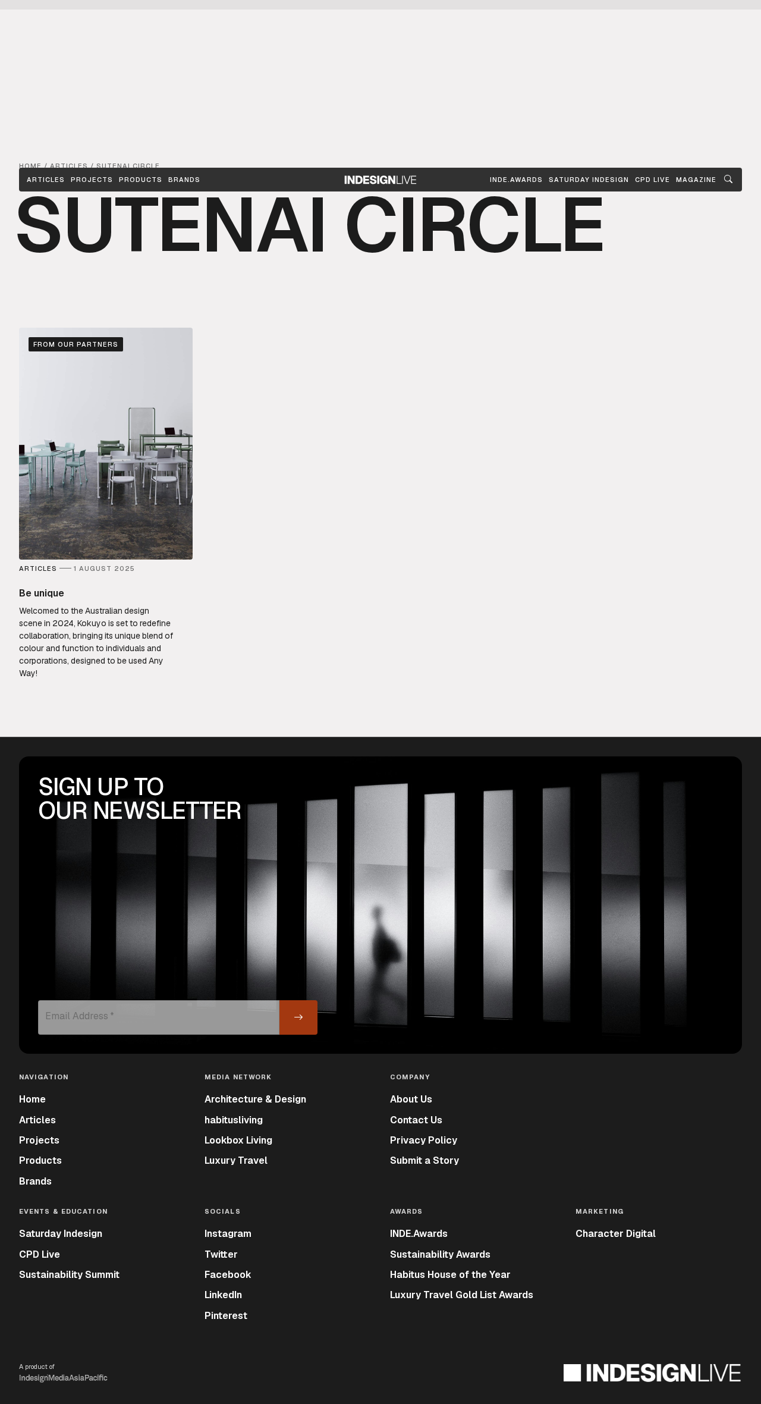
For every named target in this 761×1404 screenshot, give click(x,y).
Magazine (696, 179)
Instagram (228, 1233)
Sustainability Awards (440, 1254)
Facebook (228, 1274)
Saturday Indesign (60, 1233)
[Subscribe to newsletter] (298, 1017)
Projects (92, 179)
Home (32, 1099)
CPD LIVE (652, 179)
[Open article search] (728, 179)
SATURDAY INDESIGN (589, 179)
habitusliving (234, 1120)
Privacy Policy (423, 1140)
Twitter (221, 1254)
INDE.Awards (419, 1233)
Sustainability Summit (69, 1274)
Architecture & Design (255, 1099)
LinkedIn (223, 1295)
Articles (46, 179)
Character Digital (616, 1233)
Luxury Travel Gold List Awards (461, 1295)
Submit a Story (424, 1160)
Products (140, 179)
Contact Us (416, 1120)
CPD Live (39, 1254)
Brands (184, 179)
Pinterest (226, 1315)
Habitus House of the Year (450, 1274)
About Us (411, 1099)
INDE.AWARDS (516, 179)
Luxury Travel (236, 1160)
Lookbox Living (238, 1140)
